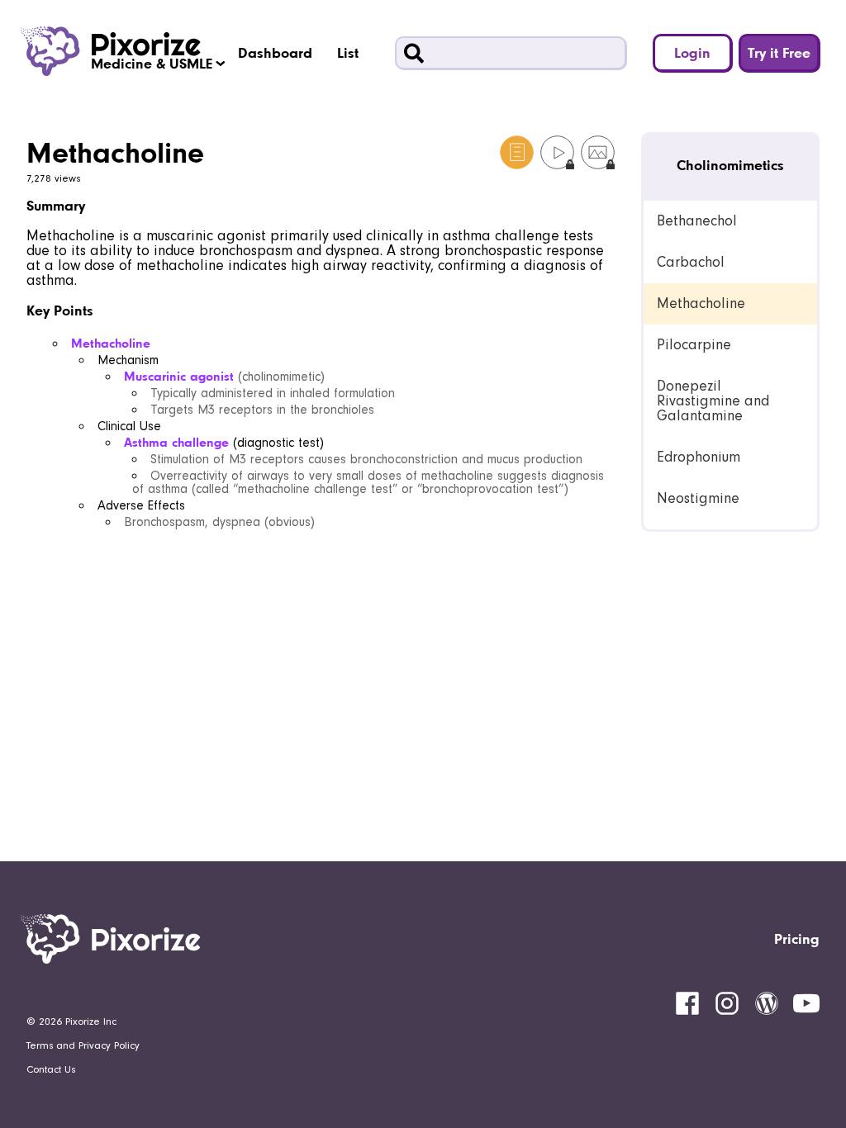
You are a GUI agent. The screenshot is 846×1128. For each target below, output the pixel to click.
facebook (687, 1003)
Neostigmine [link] (698, 498)
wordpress (766, 1003)
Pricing (797, 938)
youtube (806, 1003)
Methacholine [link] (701, 303)
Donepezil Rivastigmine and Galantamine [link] (713, 400)
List (348, 52)
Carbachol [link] (691, 262)
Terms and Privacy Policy (83, 1045)
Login (692, 52)
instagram (727, 1003)
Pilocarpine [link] (694, 344)
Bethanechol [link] (697, 221)
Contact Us (50, 1069)
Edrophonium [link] (698, 457)
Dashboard (275, 52)
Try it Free (779, 52)
